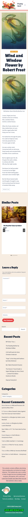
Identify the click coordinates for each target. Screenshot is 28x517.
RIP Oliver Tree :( (10, 342)
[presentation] (14, 214)
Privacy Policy (7, 496)
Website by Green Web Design (14, 512)
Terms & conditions (7, 499)
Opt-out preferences (19, 496)
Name (5, 300)
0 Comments (6, 230)
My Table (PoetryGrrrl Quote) (14, 365)
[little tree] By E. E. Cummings (15, 441)
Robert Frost (14, 51)
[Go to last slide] (4, 230)
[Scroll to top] (26, 497)
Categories (5, 394)
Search (4, 326)
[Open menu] (25, 5)
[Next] (24, 230)
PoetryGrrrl (5, 417)
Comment (6, 278)
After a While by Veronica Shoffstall (16, 450)
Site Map (17, 499)
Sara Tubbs (5, 429)
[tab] (12, 255)
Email (5, 307)
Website (5, 315)
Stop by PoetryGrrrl (11, 380)
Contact (23, 499)
